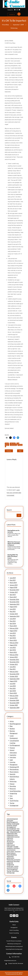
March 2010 (13, 693)
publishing (10, 861)
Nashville (12, 774)
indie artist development (10, 840)
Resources (13, 788)
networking (10, 856)
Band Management (15, 724)
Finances (12, 748)
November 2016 (14, 602)
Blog (11, 726)
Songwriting (13, 793)
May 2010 (13, 688)
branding (9, 825)
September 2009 (14, 707)
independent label (12, 833)
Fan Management (15, 745)
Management (13, 764)
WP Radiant (19, 972)
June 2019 (13, 578)
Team (11, 798)
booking (9, 823)
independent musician (13, 837)
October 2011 (14, 664)
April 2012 (13, 650)
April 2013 (13, 638)
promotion (17, 859)
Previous (9, 451)
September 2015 (14, 604)
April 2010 (13, 691)
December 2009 (14, 700)
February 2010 (14, 695)
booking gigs (15, 823)
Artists (12, 721)
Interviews (13, 757)
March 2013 (13, 640)
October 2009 (14, 705)
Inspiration (13, 755)
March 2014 (13, 626)
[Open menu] (19, 14)
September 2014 (14, 616)
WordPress (19, 974)
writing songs (11, 872)
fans (18, 828)
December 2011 (14, 659)
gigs (8, 832)
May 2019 (13, 580)
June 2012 (13, 647)
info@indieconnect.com (10, 960)
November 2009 (14, 703)
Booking (12, 728)
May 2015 (13, 611)
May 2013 (13, 635)
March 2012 (13, 652)
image (7, 443)
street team (10, 866)
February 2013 (14, 642)
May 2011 (13, 669)
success (16, 866)
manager (15, 846)
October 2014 (14, 614)
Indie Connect (11, 845)
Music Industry (14, 772)
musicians (17, 851)
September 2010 (14, 679)
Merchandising (14, 769)
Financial (9, 830)
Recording (13, 786)
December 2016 (14, 599)
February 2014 (14, 628)
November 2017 (14, 590)
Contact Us (12, 14)
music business (11, 850)
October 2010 (14, 676)
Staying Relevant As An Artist (13, 531)
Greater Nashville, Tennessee (15, 963)
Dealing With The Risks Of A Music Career (13, 556)
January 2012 (14, 657)
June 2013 (13, 633)
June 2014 (13, 618)
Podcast (12, 784)
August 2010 (13, 681)
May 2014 (13, 621)
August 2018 (13, 587)
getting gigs (16, 830)
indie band (10, 843)
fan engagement (11, 827)
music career (10, 851)
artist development (12, 819)
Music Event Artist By (10, 972)
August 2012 (13, 645)
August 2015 (13, 606)
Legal (11, 760)
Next (20, 451)
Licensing (12, 762)
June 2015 (13, 609)
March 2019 (13, 582)
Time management (12, 869)
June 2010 (13, 686)
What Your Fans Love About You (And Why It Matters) (14, 543)
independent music (12, 835)
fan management (11, 828)
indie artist (12, 443)
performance (13, 445)
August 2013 (13, 630)
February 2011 (14, 671)
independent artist (15, 832)
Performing (14, 28)
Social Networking (15, 791)
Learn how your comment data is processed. (14, 492)
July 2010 (12, 683)
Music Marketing (12, 854)
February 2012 (14, 655)
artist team (10, 820)
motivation (16, 848)
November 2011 (14, 662)
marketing (10, 848)
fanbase (15, 825)
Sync (11, 796)
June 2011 (13, 667)
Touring (12, 803)
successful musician (12, 868)
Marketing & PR (14, 767)
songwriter (10, 863)
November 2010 (14, 674)
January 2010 (14, 698)
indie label (10, 846)
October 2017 (14, 592)
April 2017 (13, 594)
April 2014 (13, 623)
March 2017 (13, 597)
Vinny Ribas (15, 871)
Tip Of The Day (14, 800)
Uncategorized (14, 805)
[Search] (19, 515)
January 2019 (14, 585)
